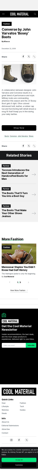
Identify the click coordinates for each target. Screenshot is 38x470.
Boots (7, 136)
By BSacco (6, 41)
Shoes (31, 136)
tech (22, 406)
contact (5, 433)
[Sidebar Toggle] (3, 14)
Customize (19, 465)
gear (4, 403)
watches (5, 410)
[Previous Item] (9, 282)
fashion (23, 403)
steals (4, 413)
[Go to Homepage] (19, 14)
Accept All (19, 460)
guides (22, 410)
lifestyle (5, 406)
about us (5, 422)
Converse (13, 136)
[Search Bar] (35, 14)
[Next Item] (28, 282)
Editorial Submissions (10, 425)
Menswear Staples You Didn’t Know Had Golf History (18, 269)
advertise (6, 429)
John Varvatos (23, 136)
